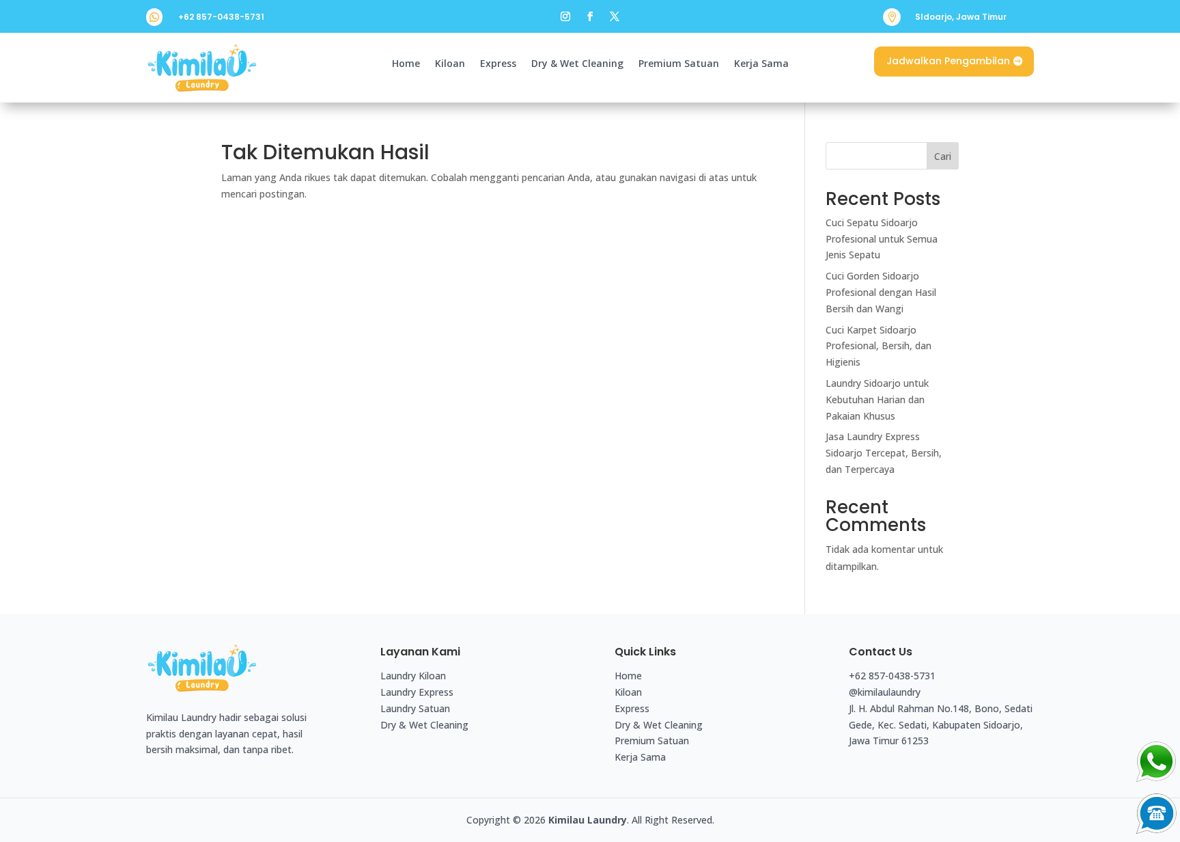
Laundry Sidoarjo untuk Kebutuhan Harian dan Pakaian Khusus (877, 399)
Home (406, 64)
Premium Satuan (678, 64)
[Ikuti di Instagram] (565, 16)
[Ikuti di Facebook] (590, 16)
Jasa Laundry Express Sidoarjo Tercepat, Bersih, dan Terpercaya (884, 453)
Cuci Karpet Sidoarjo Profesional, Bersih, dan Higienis (878, 346)
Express (498, 64)
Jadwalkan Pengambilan (948, 61)
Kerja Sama (761, 64)
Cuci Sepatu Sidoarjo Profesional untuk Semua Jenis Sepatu (882, 239)
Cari (942, 156)
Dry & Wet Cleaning (577, 64)
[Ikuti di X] (614, 16)
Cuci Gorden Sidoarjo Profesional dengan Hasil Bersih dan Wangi (881, 292)
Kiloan (450, 64)
